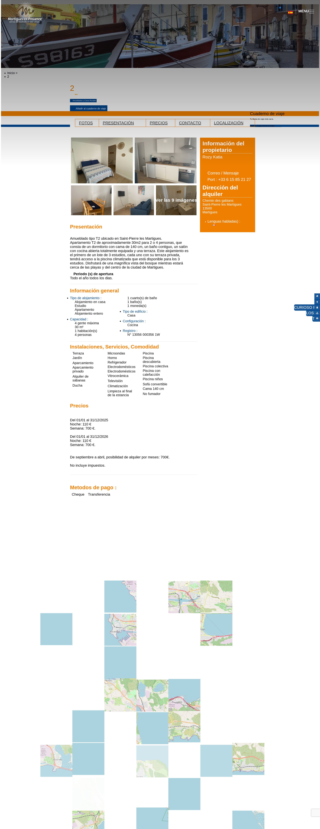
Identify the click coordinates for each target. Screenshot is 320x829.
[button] (261, 11)
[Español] (290, 11)
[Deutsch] (287, 22)
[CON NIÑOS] (317, 302)
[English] (298, 22)
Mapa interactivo (270, 8)
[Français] (293, 22)
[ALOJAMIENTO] (317, 296)
